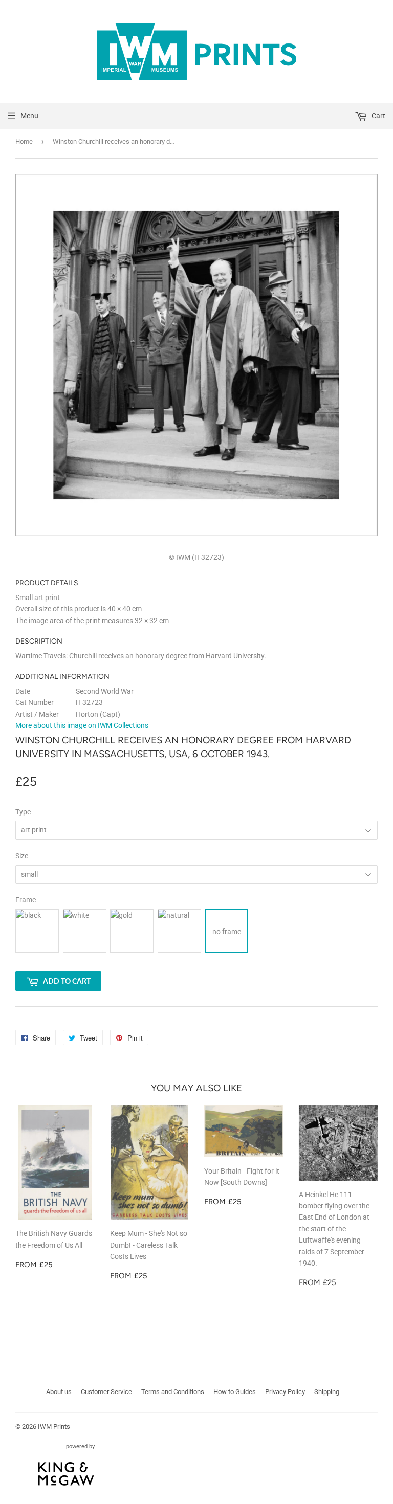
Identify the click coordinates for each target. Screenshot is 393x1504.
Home (24, 141)
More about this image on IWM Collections (81, 725)
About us (59, 1392)
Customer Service (106, 1392)
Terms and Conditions (172, 1392)
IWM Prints (54, 1426)
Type (23, 812)
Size (21, 856)
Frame (25, 900)
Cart (377, 116)
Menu (29, 116)
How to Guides (234, 1392)
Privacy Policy (285, 1392)
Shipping (326, 1392)
